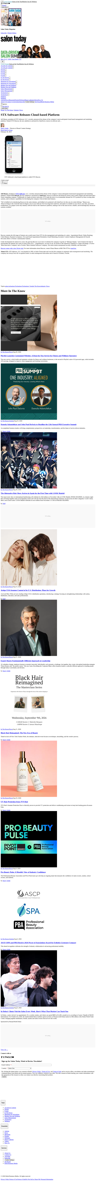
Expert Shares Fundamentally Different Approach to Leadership (25, 661)
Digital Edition (12, 33)
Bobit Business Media (47, 102)
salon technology (10, 286)
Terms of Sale (21, 1179)
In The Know (5, 77)
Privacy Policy (5, 1179)
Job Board (38, 102)
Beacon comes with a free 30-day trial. (12, 248)
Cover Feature (8, 1)
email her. (73, 248)
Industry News (18, 110)
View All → (4, 1049)
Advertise (16, 102)
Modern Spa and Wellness (8, 85)
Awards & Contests (6, 66)
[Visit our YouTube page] (9, 3)
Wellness (3, 96)
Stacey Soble (6, 431)
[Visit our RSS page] (6, 3)
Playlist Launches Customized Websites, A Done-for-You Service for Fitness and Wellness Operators (39, 356)
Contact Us (10, 102)
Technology (4, 93)
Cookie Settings (30, 102)
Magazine (12, 100)
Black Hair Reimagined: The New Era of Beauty (19, 733)
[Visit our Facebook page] (1, 3)
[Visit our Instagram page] (8, 3)
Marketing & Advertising (8, 81)
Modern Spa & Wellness (29, 1)
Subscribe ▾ (5, 7)
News (7, 100)
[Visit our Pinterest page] (4, 3)
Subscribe (4, 33)
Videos (36, 100)
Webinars (22, 100)
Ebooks (17, 100)
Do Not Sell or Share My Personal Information (39, 1179)
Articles (3, 100)
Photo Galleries (29, 100)
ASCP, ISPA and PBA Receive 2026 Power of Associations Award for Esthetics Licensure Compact (38, 943)
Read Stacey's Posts (6, 130)
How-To (40, 100)
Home (2, 110)
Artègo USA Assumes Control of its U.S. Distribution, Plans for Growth (28, 590)
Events (3, 73)
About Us (4, 102)
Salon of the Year (17, 1)
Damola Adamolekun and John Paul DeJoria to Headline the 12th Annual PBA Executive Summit (38, 424)
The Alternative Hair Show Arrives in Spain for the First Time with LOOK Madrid (32, 493)
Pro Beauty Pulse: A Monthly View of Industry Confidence (23, 872)
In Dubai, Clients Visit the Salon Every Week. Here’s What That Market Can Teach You (34, 1011)
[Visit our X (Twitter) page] (2, 3)
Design (3, 70)
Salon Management (6, 89)
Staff (4, 503)
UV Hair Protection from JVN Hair (14, 802)
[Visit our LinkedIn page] (5, 3)
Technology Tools (27, 286)
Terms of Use (13, 1179)
